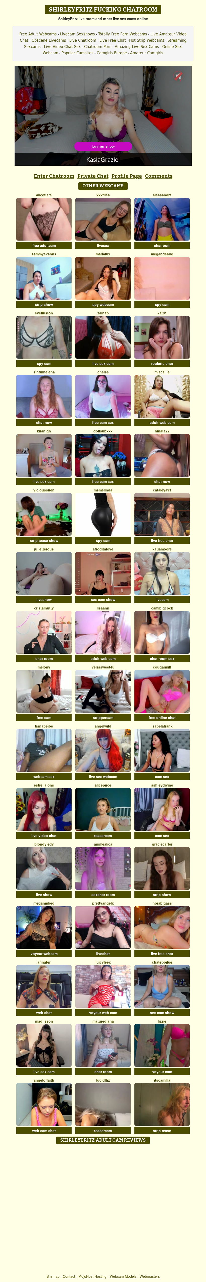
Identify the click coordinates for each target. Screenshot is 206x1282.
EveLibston (44, 312)
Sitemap (53, 1276)
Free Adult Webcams (38, 34)
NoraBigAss (162, 903)
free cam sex (103, 422)
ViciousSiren (44, 489)
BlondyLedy (44, 844)
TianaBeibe (44, 726)
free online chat (162, 717)
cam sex (162, 776)
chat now (44, 422)
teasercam (103, 835)
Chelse (103, 371)
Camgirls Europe (112, 52)
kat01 (162, 312)
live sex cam (103, 363)
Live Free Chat (112, 40)
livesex (103, 245)
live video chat (44, 835)
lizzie (162, 1021)
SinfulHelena (44, 371)
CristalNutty (44, 607)
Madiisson (44, 1021)
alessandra (162, 194)
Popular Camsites (77, 52)
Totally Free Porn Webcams (122, 34)
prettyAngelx (103, 903)
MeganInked (44, 903)
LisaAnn (103, 607)
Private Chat (93, 176)
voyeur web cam (103, 1012)
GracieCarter (162, 844)
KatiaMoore (162, 548)
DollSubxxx (103, 430)
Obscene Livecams (49, 40)
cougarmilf (162, 667)
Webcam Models (123, 1276)
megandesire (162, 253)
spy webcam (103, 304)
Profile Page (127, 176)
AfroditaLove (103, 548)
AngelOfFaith (44, 1080)
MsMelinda (103, 489)
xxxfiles (103, 194)
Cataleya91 (162, 489)
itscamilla (162, 1080)
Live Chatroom (82, 40)
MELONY (44, 667)
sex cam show (103, 599)
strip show (44, 304)
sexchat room (103, 894)
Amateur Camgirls (146, 52)
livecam (162, 599)
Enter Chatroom (54, 176)
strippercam (103, 717)
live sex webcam (103, 776)
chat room (44, 658)
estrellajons (44, 785)
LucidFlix (103, 1080)
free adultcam (44, 245)
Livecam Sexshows (77, 34)
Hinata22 (162, 430)
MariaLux (103, 253)
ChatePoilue (162, 962)
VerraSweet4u (103, 667)
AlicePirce (103, 785)
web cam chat (44, 1130)
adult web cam (162, 422)
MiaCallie (162, 371)
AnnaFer (43, 962)
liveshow (44, 599)
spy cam (162, 304)
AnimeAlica (103, 844)
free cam (44, 717)
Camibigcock (162, 607)
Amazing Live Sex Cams (137, 46)
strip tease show (44, 540)
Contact (69, 1276)
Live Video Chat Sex (62, 46)
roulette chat (162, 363)
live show (44, 894)
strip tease (162, 1130)
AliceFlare (44, 194)
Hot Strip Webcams (146, 40)
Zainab (103, 312)
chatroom (162, 245)
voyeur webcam (44, 953)
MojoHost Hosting (92, 1276)
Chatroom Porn (98, 46)
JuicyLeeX (103, 962)
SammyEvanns (44, 253)
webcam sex (44, 776)
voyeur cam (162, 1071)
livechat (103, 953)
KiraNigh (44, 430)
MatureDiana (103, 1021)
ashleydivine (162, 785)
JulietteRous (44, 548)
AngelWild (103, 726)
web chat (44, 1012)
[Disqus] (103, 1209)
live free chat (162, 540)
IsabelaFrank (162, 726)
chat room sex (162, 658)
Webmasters (150, 1276)
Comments (158, 176)
